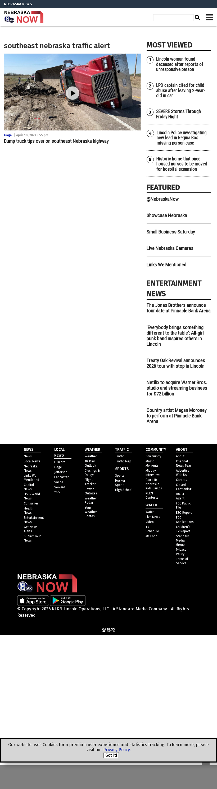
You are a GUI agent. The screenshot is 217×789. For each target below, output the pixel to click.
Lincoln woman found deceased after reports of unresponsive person (179, 64)
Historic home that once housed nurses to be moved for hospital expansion (181, 164)
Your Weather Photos (91, 512)
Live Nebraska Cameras (170, 248)
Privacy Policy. (117, 749)
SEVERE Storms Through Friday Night (178, 114)
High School (123, 490)
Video (150, 522)
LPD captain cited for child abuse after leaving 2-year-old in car (180, 90)
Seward (59, 487)
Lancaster (61, 477)
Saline (58, 482)
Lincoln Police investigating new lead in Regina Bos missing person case (182, 138)
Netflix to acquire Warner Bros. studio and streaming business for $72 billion (177, 387)
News (28, 456)
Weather (91, 456)
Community (153, 456)
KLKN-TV (24, 17)
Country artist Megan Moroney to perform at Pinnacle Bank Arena (177, 415)
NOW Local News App (163, 683)
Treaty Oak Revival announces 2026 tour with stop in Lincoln (176, 363)
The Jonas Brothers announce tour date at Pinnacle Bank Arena (179, 308)
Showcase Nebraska (167, 215)
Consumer (31, 503)
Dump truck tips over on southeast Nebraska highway (56, 141)
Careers (181, 480)
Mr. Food (151, 536)
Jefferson (60, 472)
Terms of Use (161, 644)
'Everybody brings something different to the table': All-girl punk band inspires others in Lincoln (175, 335)
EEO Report (184, 513)
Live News (153, 517)
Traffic (119, 456)
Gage (8, 135)
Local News (32, 461)
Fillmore (59, 462)
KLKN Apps (153, 724)
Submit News (155, 711)
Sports (119, 475)
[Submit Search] (196, 17)
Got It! (111, 755)
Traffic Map (123, 461)
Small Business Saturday (171, 232)
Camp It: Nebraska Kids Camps (154, 484)
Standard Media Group (170, 670)
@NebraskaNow (163, 199)
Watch (150, 512)
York (57, 492)
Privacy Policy (161, 657)
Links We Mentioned (166, 265)
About (180, 456)
